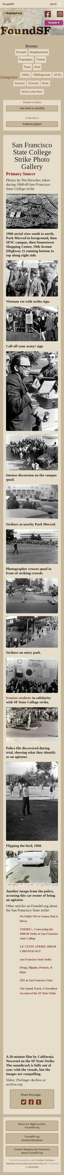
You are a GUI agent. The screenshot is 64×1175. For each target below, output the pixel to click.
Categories (8, 77)
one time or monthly (32, 108)
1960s (25, 74)
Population (26, 59)
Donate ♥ (54, 22)
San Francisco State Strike (36, 959)
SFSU (58, 74)
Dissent (20, 83)
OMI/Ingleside (41, 74)
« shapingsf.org (13, 13)
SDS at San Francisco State (36, 980)
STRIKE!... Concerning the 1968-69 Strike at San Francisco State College (39, 934)
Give (37, 66)
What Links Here (32, 91)
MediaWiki (33, 1167)
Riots (45, 83)
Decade (21, 52)
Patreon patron (32, 124)
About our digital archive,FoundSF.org (32, 1126)
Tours (27, 66)
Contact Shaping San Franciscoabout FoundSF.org (32, 1151)
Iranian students (18, 698)
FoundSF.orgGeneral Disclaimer (32, 1138)
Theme (40, 59)
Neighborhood (39, 52)
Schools (33, 83)
